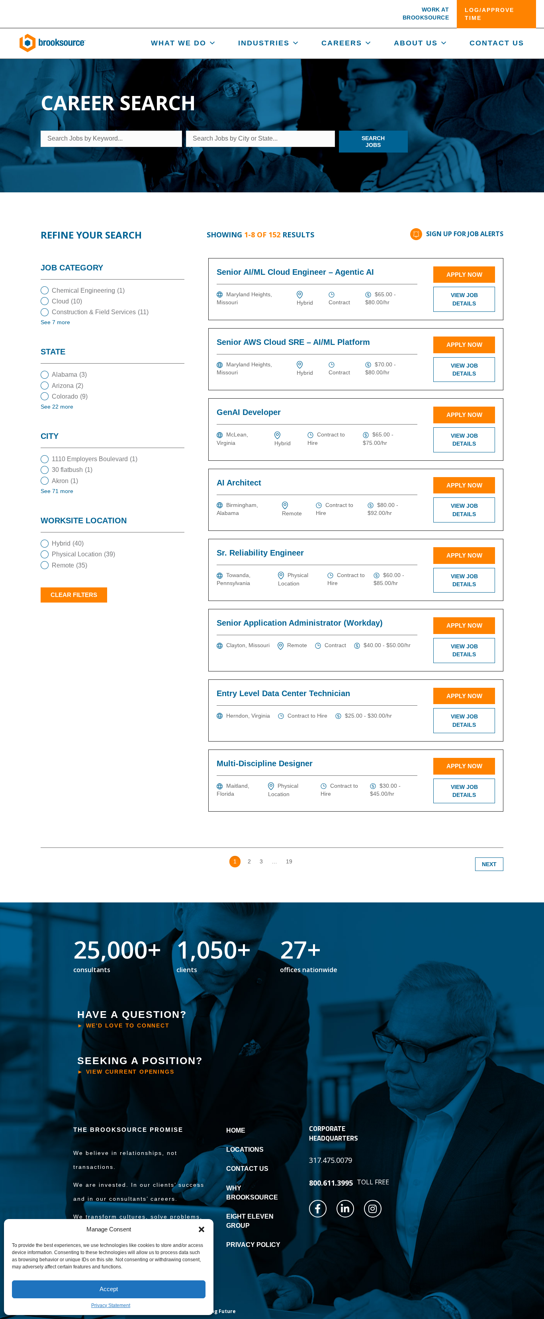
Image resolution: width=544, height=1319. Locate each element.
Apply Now (464, 274)
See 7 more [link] (55, 322)
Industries (264, 43)
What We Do (178, 43)
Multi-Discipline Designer (265, 763)
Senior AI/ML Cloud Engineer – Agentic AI (295, 272)
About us (416, 43)
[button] (201, 1229)
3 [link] (261, 861)
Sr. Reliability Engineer (260, 552)
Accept (109, 1289)
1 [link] (235, 861)
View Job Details (464, 299)
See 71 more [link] (57, 491)
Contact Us (497, 43)
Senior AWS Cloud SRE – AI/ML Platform (293, 342)
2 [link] (249, 861)
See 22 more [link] (57, 406)
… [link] (274, 861)
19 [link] (289, 861)
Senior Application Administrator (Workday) (300, 622)
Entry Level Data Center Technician (283, 693)
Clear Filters (74, 594)
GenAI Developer (249, 412)
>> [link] (304, 861)
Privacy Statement (110, 1305)
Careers (341, 43)
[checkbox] (112, 290)
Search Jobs (373, 141)
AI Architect (239, 482)
